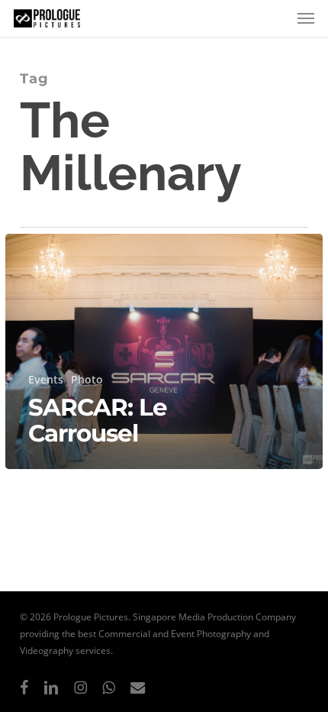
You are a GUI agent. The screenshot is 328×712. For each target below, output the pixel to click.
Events (45, 379)
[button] (305, 18)
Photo (87, 379)
